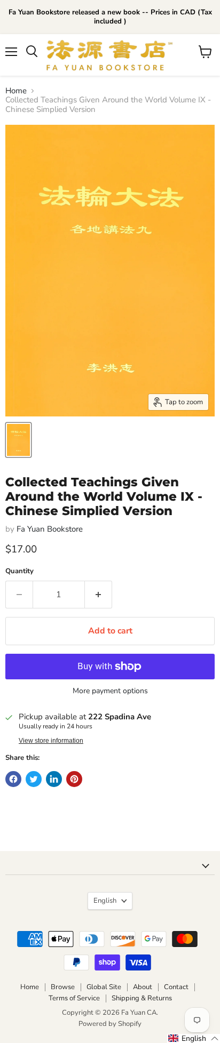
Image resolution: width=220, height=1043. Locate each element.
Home (16, 90)
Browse (63, 987)
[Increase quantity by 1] (98, 594)
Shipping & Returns (142, 998)
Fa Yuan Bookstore (50, 529)
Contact (176, 987)
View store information (51, 740)
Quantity (19, 571)
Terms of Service (74, 998)
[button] (193, 1038)
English (104, 900)
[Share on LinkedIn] (54, 779)
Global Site (104, 987)
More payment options (110, 691)
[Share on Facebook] (13, 779)
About (142, 987)
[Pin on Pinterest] (74, 779)
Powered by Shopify (110, 1024)
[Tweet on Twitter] (34, 779)
